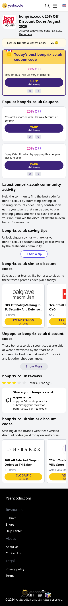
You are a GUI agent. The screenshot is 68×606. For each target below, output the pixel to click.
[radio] (4, 383)
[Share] (38, 91)
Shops (10, 524)
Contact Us (13, 553)
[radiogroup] (14, 383)
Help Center (14, 531)
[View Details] (30, 91)
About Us (12, 547)
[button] (34, 82)
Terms (10, 576)
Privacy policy (15, 569)
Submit (11, 518)
